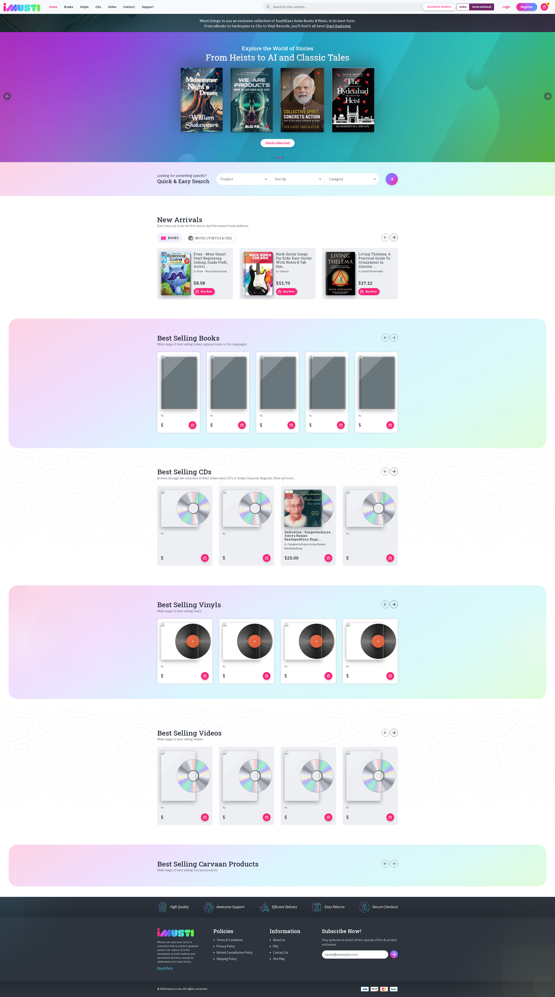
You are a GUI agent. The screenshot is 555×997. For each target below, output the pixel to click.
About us (279, 940)
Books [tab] (173, 238)
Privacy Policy (226, 946)
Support (148, 7)
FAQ (275, 946)
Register (527, 7)
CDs (98, 7)
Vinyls (84, 7)
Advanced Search (439, 6)
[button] (272, 158)
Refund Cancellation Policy (235, 953)
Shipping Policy (227, 959)
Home (53, 7)
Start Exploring (338, 26)
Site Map (279, 959)
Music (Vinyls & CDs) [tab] (213, 238)
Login (506, 7)
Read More (165, 968)
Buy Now (203, 291)
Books (68, 7)
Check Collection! (277, 143)
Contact (129, 7)
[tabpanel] (277, 273)
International (481, 7)
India (463, 7)
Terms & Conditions (230, 940)
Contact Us (280, 953)
